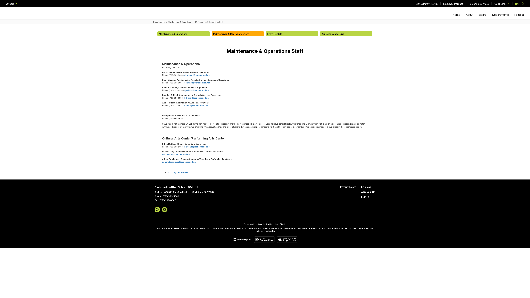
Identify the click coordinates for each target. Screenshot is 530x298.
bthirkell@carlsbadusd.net (196, 97)
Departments (159, 22)
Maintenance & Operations (179, 22)
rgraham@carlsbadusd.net (196, 90)
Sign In (365, 196)
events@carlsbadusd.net (196, 105)
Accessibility (368, 191)
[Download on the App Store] (287, 239)
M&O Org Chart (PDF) (178, 172)
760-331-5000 (171, 196)
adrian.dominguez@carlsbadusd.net (179, 161)
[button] (11, 3)
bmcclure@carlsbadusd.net (197, 146)
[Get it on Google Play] (264, 239)
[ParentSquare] (242, 239)
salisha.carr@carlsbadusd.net (176, 154)
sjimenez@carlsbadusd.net (197, 82)
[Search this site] (523, 3)
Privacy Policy (348, 186)
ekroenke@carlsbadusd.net (197, 75)
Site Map (366, 186)
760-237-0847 (168, 200)
